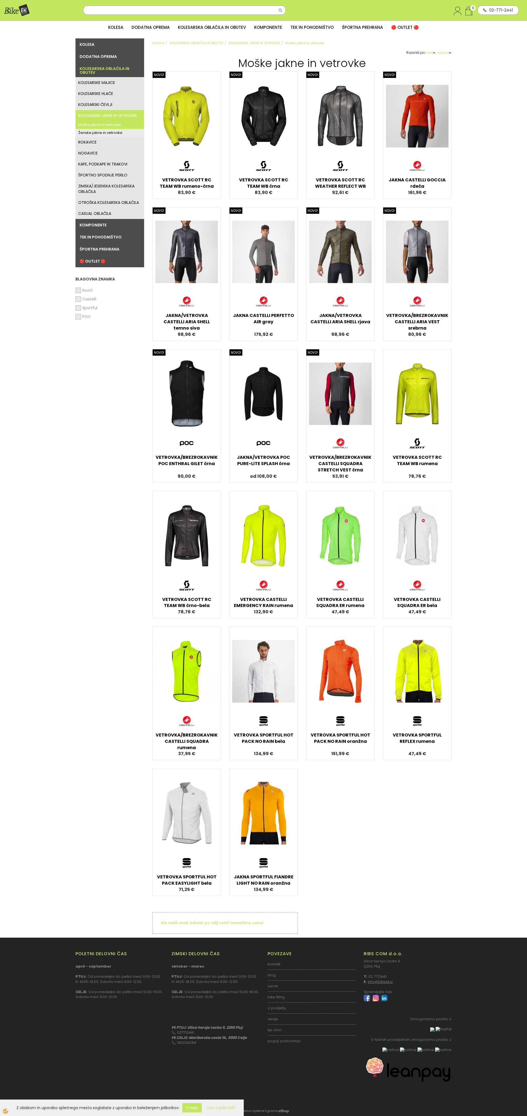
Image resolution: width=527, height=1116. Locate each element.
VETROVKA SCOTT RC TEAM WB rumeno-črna (187, 183)
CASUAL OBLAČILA (94, 213)
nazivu (442, 52)
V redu (192, 1108)
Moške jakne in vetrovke (99, 124)
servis (273, 986)
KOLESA (115, 27)
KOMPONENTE (268, 27)
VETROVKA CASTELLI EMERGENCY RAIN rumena (263, 602)
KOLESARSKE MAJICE (96, 82)
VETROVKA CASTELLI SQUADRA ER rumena (340, 602)
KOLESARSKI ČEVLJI (95, 104)
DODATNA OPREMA (150, 27)
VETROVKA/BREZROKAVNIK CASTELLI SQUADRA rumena (187, 741)
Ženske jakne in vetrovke (100, 132)
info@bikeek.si (380, 981)
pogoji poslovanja (284, 1041)
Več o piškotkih (221, 1108)
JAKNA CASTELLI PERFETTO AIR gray (263, 318)
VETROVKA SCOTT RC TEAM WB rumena (417, 460)
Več (186, 115)
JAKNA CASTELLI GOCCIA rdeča (417, 183)
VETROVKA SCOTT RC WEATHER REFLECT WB (340, 183)
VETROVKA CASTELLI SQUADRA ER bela (417, 602)
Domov (158, 43)
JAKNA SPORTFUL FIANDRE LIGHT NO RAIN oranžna (263, 880)
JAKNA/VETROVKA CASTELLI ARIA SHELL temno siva (187, 321)
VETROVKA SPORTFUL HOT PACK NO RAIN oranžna (340, 738)
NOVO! (159, 74)
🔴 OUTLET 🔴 (405, 27)
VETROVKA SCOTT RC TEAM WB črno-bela (186, 602)
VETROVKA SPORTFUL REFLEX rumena (417, 738)
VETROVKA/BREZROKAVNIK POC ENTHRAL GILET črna (187, 460)
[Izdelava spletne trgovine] (283, 1111)
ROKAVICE (87, 142)
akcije (273, 1019)
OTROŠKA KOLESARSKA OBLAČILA (108, 202)
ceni (429, 52)
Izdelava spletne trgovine (257, 1111)
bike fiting (276, 997)
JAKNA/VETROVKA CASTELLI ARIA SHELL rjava (340, 318)
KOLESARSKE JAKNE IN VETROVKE (107, 115)
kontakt (274, 964)
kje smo (275, 1030)
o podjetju (277, 1008)
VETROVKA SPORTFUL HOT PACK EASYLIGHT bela (187, 880)
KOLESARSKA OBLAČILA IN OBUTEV (212, 27)
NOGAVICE (88, 153)
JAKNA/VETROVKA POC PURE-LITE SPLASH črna (263, 460)
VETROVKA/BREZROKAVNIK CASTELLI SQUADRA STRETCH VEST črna (340, 463)
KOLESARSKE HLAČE (95, 93)
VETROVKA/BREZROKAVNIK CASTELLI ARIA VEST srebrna (417, 321)
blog (272, 975)
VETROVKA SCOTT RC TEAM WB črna (263, 183)
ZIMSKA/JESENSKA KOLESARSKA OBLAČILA (106, 188)
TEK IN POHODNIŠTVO (312, 27)
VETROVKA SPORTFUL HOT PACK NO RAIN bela (263, 738)
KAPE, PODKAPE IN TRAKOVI (102, 164)
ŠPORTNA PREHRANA (362, 27)
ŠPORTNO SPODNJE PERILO (102, 175)
